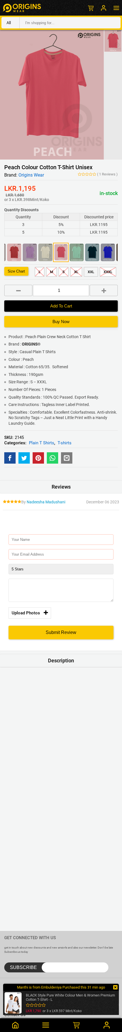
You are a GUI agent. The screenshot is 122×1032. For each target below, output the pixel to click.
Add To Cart (61, 305)
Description (61, 660)
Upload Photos (26, 613)
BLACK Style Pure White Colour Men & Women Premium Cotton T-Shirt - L (70, 997)
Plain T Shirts (41, 442)
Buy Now (61, 321)
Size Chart (16, 271)
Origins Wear (31, 175)
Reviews (107, 174)
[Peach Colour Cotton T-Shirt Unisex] (10, 458)
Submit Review (61, 632)
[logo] (22, 8)
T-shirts (64, 442)
